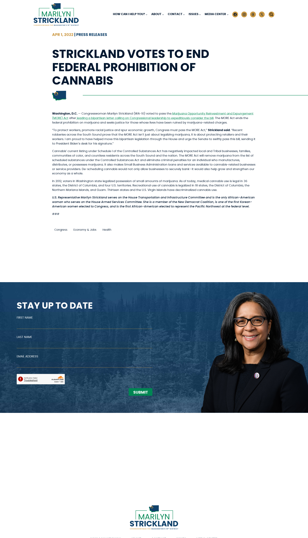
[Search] (271, 14)
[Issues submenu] (200, 14)
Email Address (27, 356)
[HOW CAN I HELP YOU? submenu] (146, 14)
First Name (25, 317)
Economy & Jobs (84, 230)
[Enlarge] (173, 509)
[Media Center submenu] (228, 14)
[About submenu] (163, 14)
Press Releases (91, 35)
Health (107, 230)
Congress (60, 230)
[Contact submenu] (184, 14)
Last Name (24, 337)
